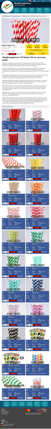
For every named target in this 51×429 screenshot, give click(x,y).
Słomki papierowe (6, 16)
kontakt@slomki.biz (38, 1)
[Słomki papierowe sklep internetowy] (30, 1)
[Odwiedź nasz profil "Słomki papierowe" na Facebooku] (49, 1)
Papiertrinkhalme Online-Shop (8, 425)
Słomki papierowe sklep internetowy (9, 424)
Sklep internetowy (16, 16)
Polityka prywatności (4, 421)
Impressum (3, 419)
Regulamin (3, 420)
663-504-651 (46, 1)
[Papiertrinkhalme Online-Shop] (31, 1)
